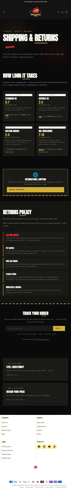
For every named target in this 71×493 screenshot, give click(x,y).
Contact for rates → (18, 190)
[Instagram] (44, 447)
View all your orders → (41, 339)
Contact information (60, 487)
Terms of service (7, 450)
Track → (59, 328)
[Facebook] (39, 447)
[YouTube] (49, 447)
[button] (4, 12)
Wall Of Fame (6, 430)
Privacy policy (6, 446)
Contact (4, 426)
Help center (41, 422)
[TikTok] (55, 447)
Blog (3, 434)
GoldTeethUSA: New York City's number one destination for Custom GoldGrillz (38, 485)
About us (5, 422)
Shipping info (41, 426)
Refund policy (6, 454)
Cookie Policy (6, 458)
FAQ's (39, 434)
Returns (39, 430)
